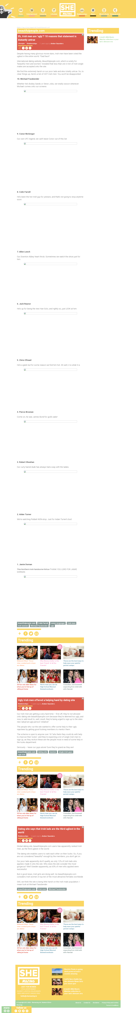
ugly (52, 626)
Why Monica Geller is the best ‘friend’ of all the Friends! (49, 663)
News (93, 14)
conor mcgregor (58, 623)
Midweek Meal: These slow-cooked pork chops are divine (26, 663)
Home (19, 27)
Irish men (71, 623)
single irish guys (65, 752)
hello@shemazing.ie (29, 996)
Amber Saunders (57, 44)
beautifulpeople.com (26, 623)
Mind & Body (104, 14)
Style (21, 14)
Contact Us (87, 1002)
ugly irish (21, 754)
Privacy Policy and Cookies (110, 1002)
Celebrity (43, 14)
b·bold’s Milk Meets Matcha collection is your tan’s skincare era (109, 39)
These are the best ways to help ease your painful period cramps (73, 663)
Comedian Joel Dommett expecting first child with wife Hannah (72, 687)
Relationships (82, 14)
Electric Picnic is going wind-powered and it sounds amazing (73, 971)
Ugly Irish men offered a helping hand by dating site (46, 700)
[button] (8, 1011)
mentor (53, 752)
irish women (23, 626)
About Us (78, 1002)
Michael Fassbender (39, 626)
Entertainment (32, 14)
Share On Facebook (23, 48)
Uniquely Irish (115, 14)
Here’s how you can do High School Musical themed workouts (48, 687)
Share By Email (30, 48)
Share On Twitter (26, 48)
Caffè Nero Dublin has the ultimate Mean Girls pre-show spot (73, 981)
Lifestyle (54, 14)
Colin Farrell (43, 623)
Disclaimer (96, 1002)
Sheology (19, 1005)
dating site (42, 752)
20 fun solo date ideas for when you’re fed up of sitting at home (26, 687)
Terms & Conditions (112, 1005)
